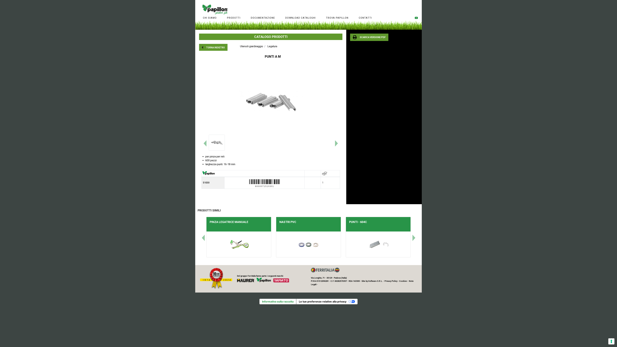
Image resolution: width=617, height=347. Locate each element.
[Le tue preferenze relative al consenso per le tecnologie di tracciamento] (611, 341)
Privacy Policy (391, 281)
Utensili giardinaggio (251, 46)
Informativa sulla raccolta (278, 301)
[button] (213, 47)
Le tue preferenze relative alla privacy (322, 301)
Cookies (403, 281)
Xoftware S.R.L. (375, 281)
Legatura (272, 46)
